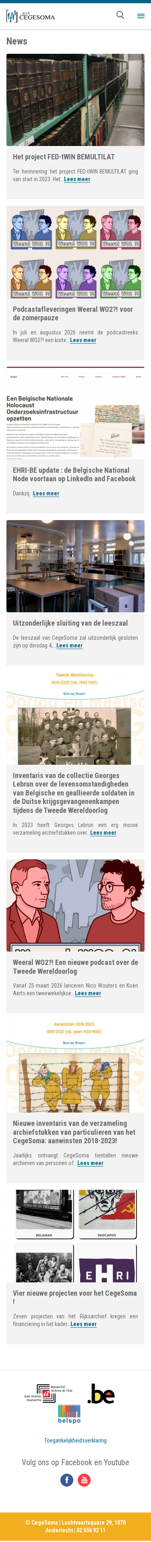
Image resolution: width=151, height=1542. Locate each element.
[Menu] (141, 16)
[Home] (30, 16)
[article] (75, 126)
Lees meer (77, 179)
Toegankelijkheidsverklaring (75, 1440)
